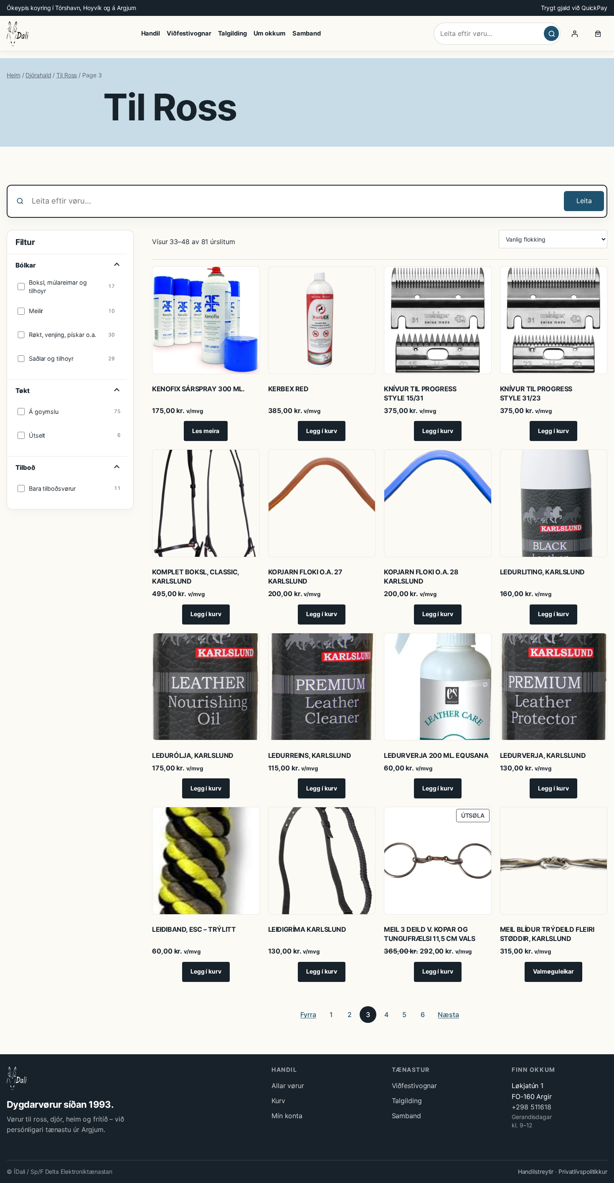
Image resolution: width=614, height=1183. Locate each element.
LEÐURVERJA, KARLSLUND (543, 755)
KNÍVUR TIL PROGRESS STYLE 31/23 (536, 393)
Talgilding (407, 1100)
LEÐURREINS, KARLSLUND (309, 755)
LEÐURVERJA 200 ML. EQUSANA (436, 755)
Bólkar (25, 265)
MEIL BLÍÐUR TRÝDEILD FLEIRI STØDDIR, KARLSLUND (547, 934)
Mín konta (286, 1116)
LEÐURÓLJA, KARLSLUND (192, 755)
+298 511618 (531, 1107)
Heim (13, 75)
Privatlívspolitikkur (582, 1171)
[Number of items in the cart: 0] (598, 33)
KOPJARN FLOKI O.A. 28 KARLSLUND (421, 576)
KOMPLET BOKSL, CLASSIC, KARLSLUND (195, 576)
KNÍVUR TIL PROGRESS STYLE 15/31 (420, 393)
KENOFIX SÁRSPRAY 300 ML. (198, 389)
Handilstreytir (536, 1171)
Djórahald (38, 75)
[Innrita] (575, 33)
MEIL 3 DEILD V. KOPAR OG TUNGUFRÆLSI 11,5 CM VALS (429, 934)
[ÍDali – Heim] (17, 33)
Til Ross (66, 75)
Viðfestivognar (414, 1085)
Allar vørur (287, 1085)
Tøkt (22, 391)
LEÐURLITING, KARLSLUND (542, 572)
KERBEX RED (288, 389)
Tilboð (25, 468)
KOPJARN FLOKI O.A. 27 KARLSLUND (305, 576)
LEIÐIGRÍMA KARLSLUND (307, 929)
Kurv (278, 1100)
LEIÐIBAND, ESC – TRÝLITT (194, 929)
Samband (406, 1116)
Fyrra (308, 1014)
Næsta (448, 1014)
